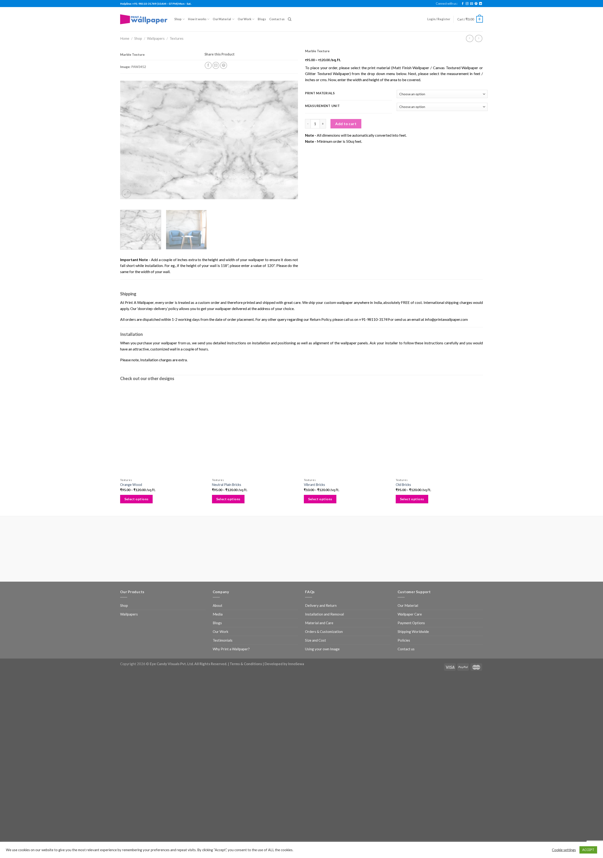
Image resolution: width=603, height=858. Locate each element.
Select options (136, 499)
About (217, 605)
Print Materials (320, 93)
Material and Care (319, 623)
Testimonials (222, 640)
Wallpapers (156, 38)
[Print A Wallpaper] (143, 19)
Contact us (277, 19)
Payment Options (411, 623)
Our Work (244, 19)
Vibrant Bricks (314, 485)
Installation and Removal (324, 614)
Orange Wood (131, 485)
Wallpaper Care (410, 614)
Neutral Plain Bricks (226, 485)
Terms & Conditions (246, 664)
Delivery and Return (321, 605)
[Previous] (129, 140)
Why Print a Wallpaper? (231, 649)
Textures (176, 38)
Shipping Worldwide (413, 631)
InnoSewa (296, 664)
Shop (178, 19)
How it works (197, 19)
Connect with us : (447, 3)
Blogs (262, 19)
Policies (404, 640)
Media (218, 614)
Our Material (222, 19)
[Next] (288, 140)
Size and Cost (315, 640)
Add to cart (345, 123)
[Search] (289, 19)
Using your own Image (322, 649)
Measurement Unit (322, 106)
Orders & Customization (324, 631)
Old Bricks (403, 485)
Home (124, 38)
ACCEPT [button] (588, 850)
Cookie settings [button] (564, 850)
